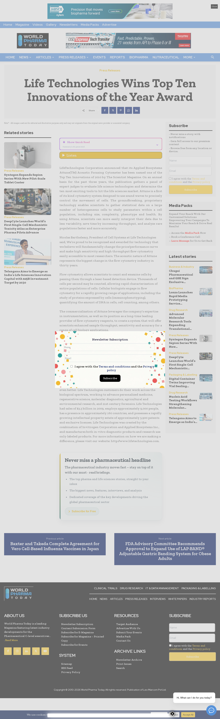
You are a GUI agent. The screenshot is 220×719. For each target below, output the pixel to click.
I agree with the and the (114, 368)
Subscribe (110, 378)
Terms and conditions (114, 366)
